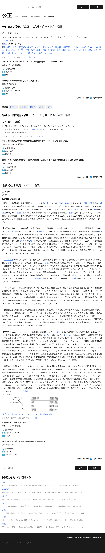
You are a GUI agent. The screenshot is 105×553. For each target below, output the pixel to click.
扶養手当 (74, 278)
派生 (5, 44)
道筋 (70, 50)
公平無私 (22, 47)
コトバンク (12, 7)
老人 (83, 263)
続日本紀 (39, 129)
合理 (44, 47)
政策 (70, 213)
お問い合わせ (97, 537)
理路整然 (66, 47)
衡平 (100, 231)
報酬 (40, 231)
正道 (95, 50)
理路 (64, 50)
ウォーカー (68, 335)
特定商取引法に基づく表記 (83, 537)
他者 (61, 203)
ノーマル (48, 53)
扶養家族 (39, 278)
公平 (6, 40)
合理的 (50, 47)
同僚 (22, 241)
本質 (95, 209)
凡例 (34, 57)
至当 (90, 50)
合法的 (40, 53)
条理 (33, 50)
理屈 (44, 50)
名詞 (48, 107)
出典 (33, 129)
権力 (48, 203)
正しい (30, 47)
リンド (41, 107)
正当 (84, 50)
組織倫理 (23, 107)
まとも (23, 53)
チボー (49, 335)
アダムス (9, 231)
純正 (13, 50)
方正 (96, 47)
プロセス (56, 332)
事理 (27, 50)
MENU (4, 2)
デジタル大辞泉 (11, 26)
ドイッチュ (8, 260)
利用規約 (70, 537)
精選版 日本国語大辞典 (15, 115)
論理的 (58, 47)
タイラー (13, 107)
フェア (37, 47)
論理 (38, 50)
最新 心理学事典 (11, 185)
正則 (8, 53)
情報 (30, 57)
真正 (8, 50)
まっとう (15, 53)
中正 (90, 47)
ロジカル (75, 47)
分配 (85, 203)
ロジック (77, 50)
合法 (33, 53)
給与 (32, 241)
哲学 (76, 209)
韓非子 (32, 107)
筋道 (53, 50)
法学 (19, 213)
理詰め (84, 47)
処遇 (67, 203)
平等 (14, 47)
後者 (46, 263)
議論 (4, 213)
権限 (91, 203)
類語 (5, 47)
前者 (9, 263)
